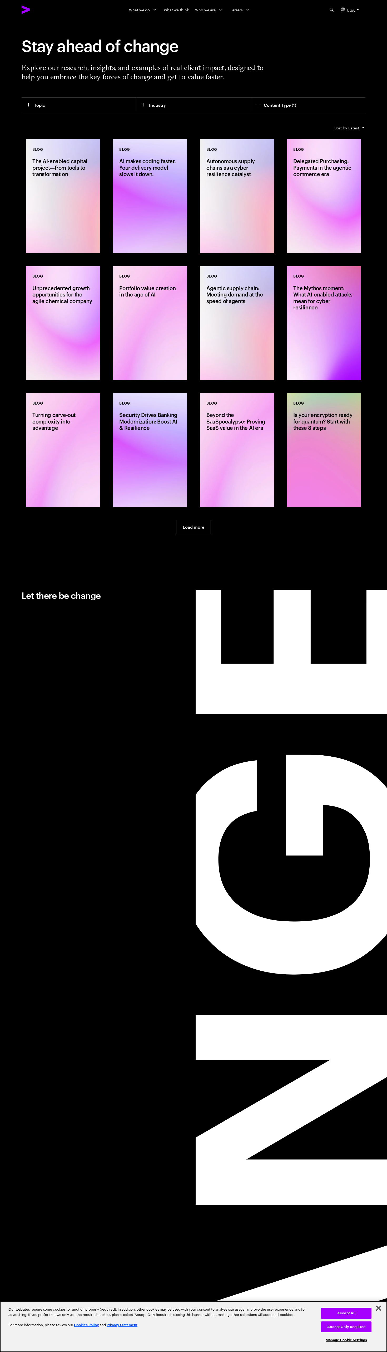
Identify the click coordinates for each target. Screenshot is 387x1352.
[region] (193, 1326)
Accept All (346, 1313)
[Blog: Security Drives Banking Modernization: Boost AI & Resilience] (150, 450)
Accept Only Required (346, 1327)
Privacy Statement (122, 1325)
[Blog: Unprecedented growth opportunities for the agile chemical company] (63, 323)
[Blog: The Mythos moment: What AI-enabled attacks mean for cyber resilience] (324, 323)
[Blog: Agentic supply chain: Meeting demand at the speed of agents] (237, 323)
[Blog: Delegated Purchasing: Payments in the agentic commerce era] (324, 196)
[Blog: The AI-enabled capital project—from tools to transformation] (63, 196)
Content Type (280, 105)
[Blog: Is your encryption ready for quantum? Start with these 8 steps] (324, 450)
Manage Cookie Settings (346, 1340)
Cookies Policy (86, 1325)
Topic (39, 105)
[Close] (378, 1308)
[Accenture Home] (38, 9)
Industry (157, 105)
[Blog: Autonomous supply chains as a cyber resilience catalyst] (237, 196)
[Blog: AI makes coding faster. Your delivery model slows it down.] (150, 196)
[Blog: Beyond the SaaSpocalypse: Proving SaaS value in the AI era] (237, 450)
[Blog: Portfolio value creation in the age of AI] (150, 323)
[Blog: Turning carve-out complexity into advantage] (63, 450)
